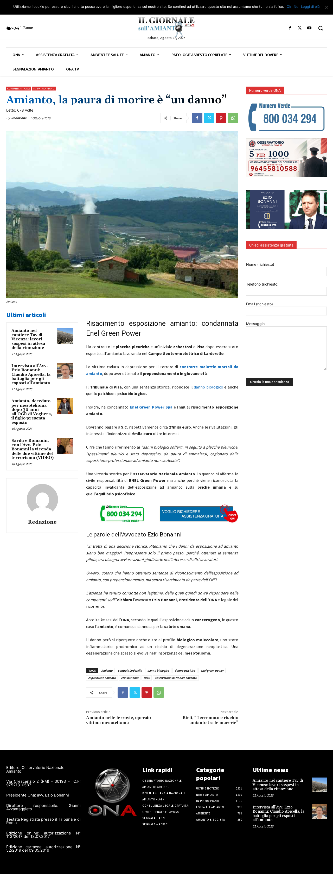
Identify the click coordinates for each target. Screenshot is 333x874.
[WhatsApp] (233, 118)
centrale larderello (130, 670)
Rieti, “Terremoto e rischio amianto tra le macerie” (210, 720)
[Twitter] (299, 28)
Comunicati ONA (18, 88)
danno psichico (185, 670)
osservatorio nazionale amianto (176, 678)
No (296, 6)
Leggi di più (310, 6)
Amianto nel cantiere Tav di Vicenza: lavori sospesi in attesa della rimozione (28, 339)
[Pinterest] (221, 118)
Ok (289, 6)
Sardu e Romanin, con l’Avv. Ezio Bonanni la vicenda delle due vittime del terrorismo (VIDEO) (32, 449)
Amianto (107, 670)
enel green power (212, 670)
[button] (320, 28)
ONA (147, 678)
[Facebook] (289, 28)
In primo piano (44, 88)
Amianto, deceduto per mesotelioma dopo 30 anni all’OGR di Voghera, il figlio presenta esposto (31, 412)
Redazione (19, 118)
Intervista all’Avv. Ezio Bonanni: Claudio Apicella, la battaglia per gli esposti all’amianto (30, 375)
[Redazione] (42, 499)
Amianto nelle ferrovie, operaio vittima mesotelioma (118, 720)
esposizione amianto (102, 678)
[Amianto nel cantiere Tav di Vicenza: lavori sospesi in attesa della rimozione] (65, 336)
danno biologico (208, 387)
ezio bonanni (129, 678)
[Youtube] (309, 28)
